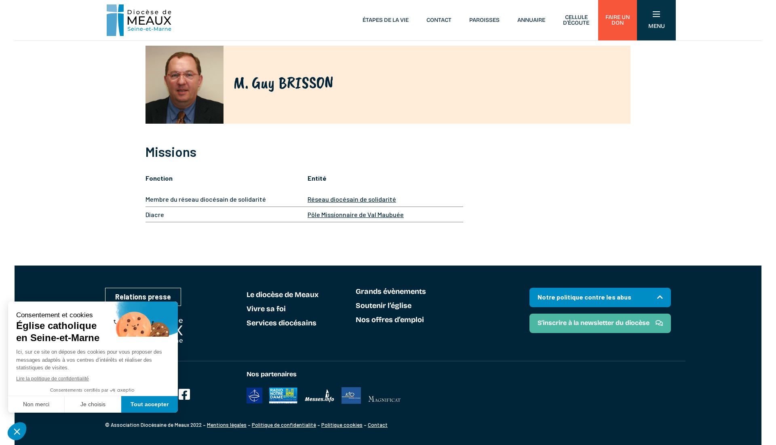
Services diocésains (281, 323)
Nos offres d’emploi (390, 320)
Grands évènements (391, 292)
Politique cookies (342, 425)
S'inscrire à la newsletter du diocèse (593, 323)
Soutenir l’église (383, 306)
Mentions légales (227, 425)
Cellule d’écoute (576, 20)
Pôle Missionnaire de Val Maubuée (356, 214)
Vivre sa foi (266, 309)
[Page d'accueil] (139, 20)
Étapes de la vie (386, 20)
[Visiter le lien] (184, 394)
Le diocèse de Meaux (282, 295)
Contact (438, 20)
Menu (656, 26)
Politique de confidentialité (284, 425)
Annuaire (531, 20)
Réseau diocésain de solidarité (352, 199)
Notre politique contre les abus (584, 297)
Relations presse (143, 296)
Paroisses (484, 20)
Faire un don (617, 20)
